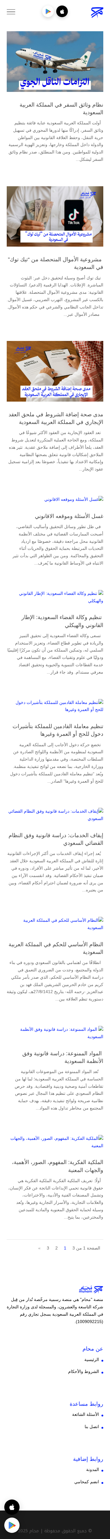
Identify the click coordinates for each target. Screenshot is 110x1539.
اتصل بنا (92, 1426)
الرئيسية (91, 1359)
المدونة (92, 1469)
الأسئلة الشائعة (85, 1414)
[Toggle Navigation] (11, 13)
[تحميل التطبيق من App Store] (62, 11)
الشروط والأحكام (83, 1371)
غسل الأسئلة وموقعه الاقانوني (69, 516)
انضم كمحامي (86, 1481)
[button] (102, 1498)
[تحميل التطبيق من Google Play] (48, 11)
